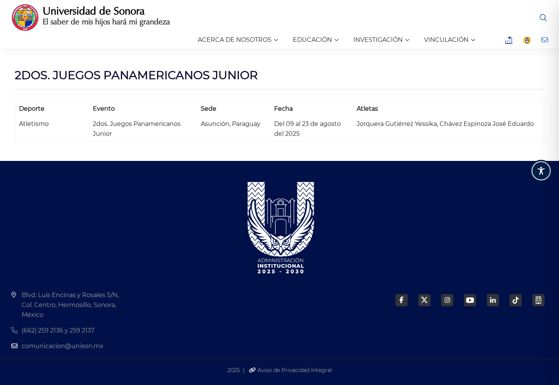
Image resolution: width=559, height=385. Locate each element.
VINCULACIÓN (446, 39)
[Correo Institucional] (545, 40)
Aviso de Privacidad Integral (294, 370)
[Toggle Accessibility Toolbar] (541, 171)
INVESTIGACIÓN (378, 39)
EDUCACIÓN (312, 39)
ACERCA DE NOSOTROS (235, 39)
